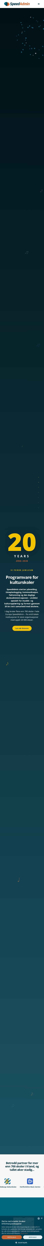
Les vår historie (22, 628)
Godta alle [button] (11, 1237)
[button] (39, 4)
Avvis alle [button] (32, 1237)
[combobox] (39, 1218)
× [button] (41, 1218)
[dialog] (22, 1231)
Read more (24, 1233)
